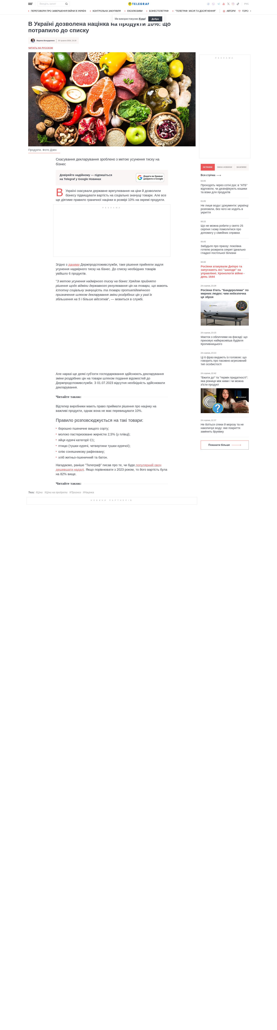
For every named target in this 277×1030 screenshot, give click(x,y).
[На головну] (138, 4)
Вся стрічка (208, 175)
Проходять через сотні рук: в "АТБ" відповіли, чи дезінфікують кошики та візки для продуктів (224, 189)
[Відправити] (66, 3)
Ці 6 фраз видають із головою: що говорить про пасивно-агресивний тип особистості (224, 361)
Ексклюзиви (135, 11)
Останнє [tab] (208, 167)
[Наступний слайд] (251, 11)
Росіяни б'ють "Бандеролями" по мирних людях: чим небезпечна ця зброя (225, 293)
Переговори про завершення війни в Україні (58, 11)
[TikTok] (237, 3)
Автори (231, 11)
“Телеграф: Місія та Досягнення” (195, 11)
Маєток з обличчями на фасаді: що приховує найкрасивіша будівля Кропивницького (224, 340)
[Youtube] (223, 3)
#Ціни (39, 492)
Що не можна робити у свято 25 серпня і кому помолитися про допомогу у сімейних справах (222, 229)
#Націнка (88, 492)
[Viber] (213, 4)
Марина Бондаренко (46, 41)
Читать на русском (40, 48)
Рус (246, 4)
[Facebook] (208, 3)
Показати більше (219, 445)
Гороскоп (248, 11)
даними (74, 264)
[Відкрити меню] (30, 4)
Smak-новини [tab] (224, 167)
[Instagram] (233, 3)
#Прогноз (75, 492)
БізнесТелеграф (159, 11)
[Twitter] (228, 4)
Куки (142, 18)
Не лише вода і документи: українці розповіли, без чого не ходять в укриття (224, 209)
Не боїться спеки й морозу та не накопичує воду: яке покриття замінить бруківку (222, 428)
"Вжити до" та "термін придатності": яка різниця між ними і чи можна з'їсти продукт (224, 381)
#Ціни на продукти (56, 492)
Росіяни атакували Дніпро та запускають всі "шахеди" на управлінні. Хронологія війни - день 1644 (222, 271)
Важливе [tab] (242, 167)
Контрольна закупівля (107, 11)
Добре (155, 19)
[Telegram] (218, 3)
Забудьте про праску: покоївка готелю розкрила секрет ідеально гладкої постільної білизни (223, 249)
